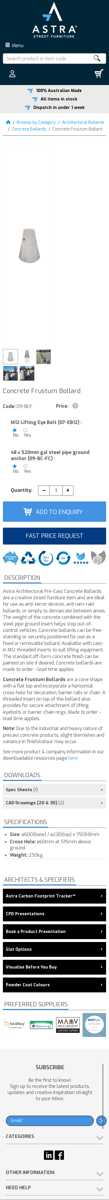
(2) (35, 803)
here (72, 758)
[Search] (97, 58)
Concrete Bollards (29, 129)
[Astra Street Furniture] (55, 20)
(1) (22, 790)
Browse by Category (36, 122)
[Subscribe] (101, 1121)
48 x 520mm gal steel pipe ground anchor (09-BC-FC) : (50, 455)
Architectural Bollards (83, 122)
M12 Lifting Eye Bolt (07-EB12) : (46, 422)
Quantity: (21, 490)
